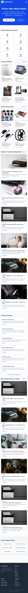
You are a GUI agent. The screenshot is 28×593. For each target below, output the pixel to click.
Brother (20, 42)
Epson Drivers (4, 583)
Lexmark (7, 48)
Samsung (21, 48)
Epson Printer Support (7, 547)
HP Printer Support (7, 543)
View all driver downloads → (14, 374)
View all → (24, 61)
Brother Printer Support (20, 547)
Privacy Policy (18, 583)
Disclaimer (17, 585)
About (16, 580)
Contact (16, 582)
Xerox (7, 55)
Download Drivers (8, 20)
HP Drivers (3, 580)
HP (7, 35)
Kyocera (21, 55)
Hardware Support (21, 551)
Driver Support (7, 551)
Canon (20, 35)
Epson (7, 42)
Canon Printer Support (21, 543)
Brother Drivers (4, 585)
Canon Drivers (4, 582)
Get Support (20, 20)
